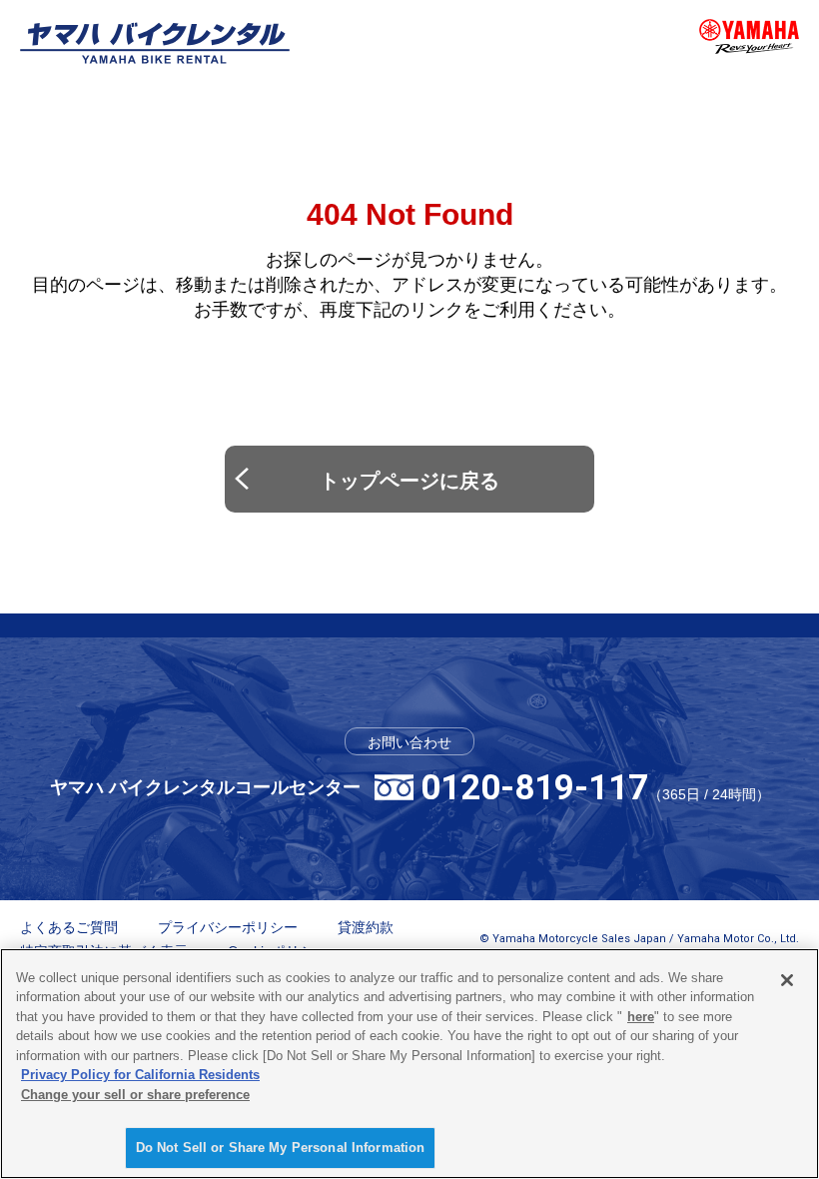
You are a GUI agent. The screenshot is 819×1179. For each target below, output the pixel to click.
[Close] (787, 980)
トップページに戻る (409, 481)
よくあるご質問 (69, 927)
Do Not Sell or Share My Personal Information (280, 1147)
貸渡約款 (366, 927)
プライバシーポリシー (228, 927)
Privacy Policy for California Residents (140, 1074)
